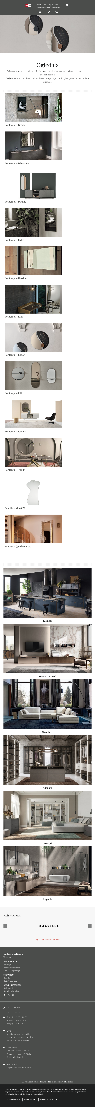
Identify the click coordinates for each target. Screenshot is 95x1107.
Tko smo (7, 950)
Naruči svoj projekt (11, 984)
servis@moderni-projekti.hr (19, 1033)
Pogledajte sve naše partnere (47, 933)
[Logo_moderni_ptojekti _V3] (48, 4)
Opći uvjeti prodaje (11, 964)
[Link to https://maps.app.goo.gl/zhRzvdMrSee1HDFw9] (49, 12)
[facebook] (4, 988)
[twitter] (9, 988)
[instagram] (13, 988)
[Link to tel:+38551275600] (56, 12)
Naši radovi (8, 981)
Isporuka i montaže (11, 961)
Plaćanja (7, 958)
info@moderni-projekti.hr (18, 1027)
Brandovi (7, 971)
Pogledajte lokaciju (15, 1050)
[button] (5, 922)
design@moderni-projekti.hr (20, 1030)
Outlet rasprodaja (11, 974)
